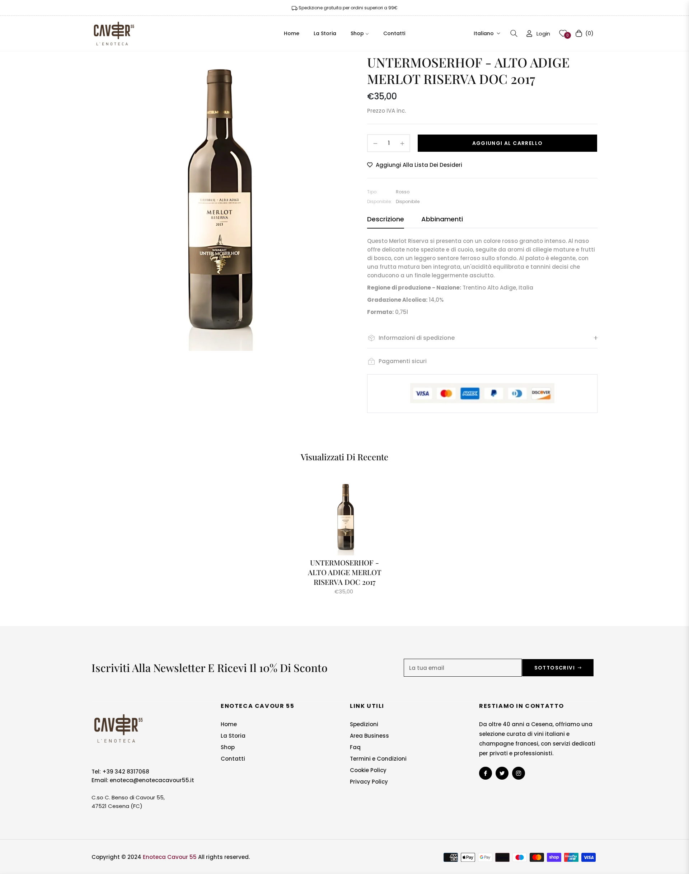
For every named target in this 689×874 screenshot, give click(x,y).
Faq (355, 747)
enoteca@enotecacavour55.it (152, 780)
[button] (514, 33)
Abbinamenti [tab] (442, 219)
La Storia (233, 735)
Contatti (233, 758)
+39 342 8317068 (125, 771)
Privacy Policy (369, 781)
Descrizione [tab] (385, 219)
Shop (228, 747)
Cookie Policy (368, 770)
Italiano (484, 33)
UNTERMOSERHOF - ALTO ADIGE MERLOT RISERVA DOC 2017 (344, 572)
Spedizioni (364, 724)
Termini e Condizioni (378, 758)
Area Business (369, 735)
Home (229, 724)
